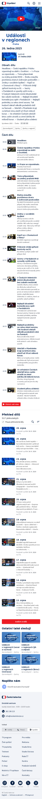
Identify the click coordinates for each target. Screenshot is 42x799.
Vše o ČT (5, 775)
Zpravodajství (8, 128)
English (4, 795)
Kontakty (26, 775)
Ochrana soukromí (16, 795)
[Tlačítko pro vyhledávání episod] (33, 422)
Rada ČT (25, 756)
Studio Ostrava (28, 751)
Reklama (25, 742)
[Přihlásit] (34, 3)
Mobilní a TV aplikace (10, 770)
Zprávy (17, 128)
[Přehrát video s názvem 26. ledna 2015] (21, 18)
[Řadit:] (38, 422)
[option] (8, 729)
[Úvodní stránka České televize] (11, 697)
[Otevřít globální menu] (39, 3)
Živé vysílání (6, 742)
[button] (21, 19)
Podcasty (5, 756)
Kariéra (25, 761)
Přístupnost (29, 795)
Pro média (26, 737)
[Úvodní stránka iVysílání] (9, 3)
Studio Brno (26, 747)
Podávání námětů (29, 766)
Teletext (5, 751)
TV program (6, 737)
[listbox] (21, 730)
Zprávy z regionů (29, 128)
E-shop (5, 766)
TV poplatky (7, 747)
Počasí (4, 761)
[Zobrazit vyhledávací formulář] (28, 3)
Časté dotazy (27, 770)
